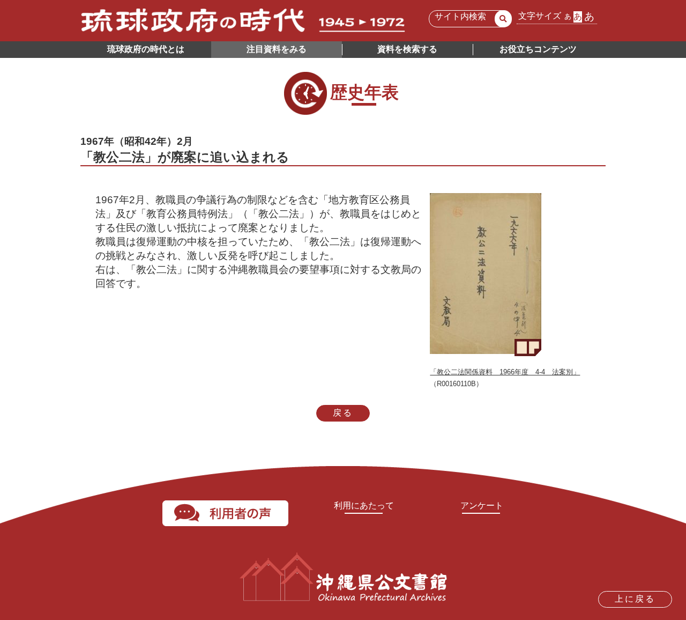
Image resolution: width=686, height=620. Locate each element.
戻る (343, 412)
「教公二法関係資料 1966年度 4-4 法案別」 (505, 372)
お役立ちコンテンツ (538, 49)
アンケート (481, 505)
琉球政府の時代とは (145, 49)
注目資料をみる (277, 49)
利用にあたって (364, 505)
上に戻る (635, 598)
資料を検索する (407, 49)
